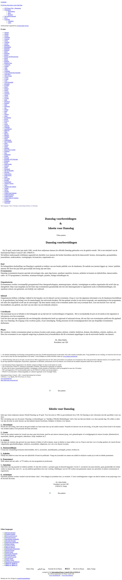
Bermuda (6, 53)
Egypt (6, 87)
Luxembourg (8, 129)
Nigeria (6, 145)
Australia (6, 42)
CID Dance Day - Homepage (12, 8)
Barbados (7, 48)
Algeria (6, 34)
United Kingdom (9, 194)
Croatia (6, 77)
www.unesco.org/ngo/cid (70, 356)
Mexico (6, 133)
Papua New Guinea (9, 150)
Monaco (6, 135)
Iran (5, 108)
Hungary (6, 103)
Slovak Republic (9, 170)
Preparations (11, 11)
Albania (6, 32)
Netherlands (7, 140)
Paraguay (7, 151)
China (6, 69)
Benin (6, 52)
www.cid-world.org (67, 575)
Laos (5, 122)
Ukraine (6, 191)
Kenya (6, 119)
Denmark (7, 84)
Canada (6, 66)
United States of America (11, 198)
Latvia (6, 124)
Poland (6, 156)
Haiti (5, 100)
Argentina (7, 37)
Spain (6, 177)
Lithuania (7, 127)
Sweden (6, 180)
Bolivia (6, 55)
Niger (6, 143)
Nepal (6, 138)
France (6, 90)
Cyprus (6, 79)
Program (10, 14)
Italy (5, 113)
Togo (5, 185)
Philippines (7, 154)
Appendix (7, 19)
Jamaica (6, 114)
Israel (5, 111)
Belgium (6, 50)
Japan (6, 116)
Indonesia (7, 106)
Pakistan (6, 148)
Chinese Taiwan (8, 183)
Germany (7, 93)
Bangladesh (7, 47)
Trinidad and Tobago (10, 186)
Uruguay (6, 199)
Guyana (6, 98)
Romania (6, 161)
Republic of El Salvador (11, 159)
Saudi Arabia (8, 164)
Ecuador (6, 85)
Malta (6, 132)
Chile (5, 68)
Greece (6, 97)
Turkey (6, 190)
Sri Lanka (7, 178)
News (6, 18)
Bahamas (6, 45)
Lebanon (6, 125)
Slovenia (6, 172)
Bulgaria (6, 61)
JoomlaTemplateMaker (23, 578)
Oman (6, 146)
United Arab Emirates (10, 193)
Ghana (6, 95)
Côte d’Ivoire (8, 76)
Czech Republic (8, 82)
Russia (6, 162)
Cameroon (7, 64)
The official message (10, 16)
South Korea (7, 175)
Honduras (7, 101)
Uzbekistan (7, 201)
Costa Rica (7, 74)
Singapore (7, 169)
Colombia (7, 71)
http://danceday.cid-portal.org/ (9, 380)
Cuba (5, 80)
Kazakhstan (7, 117)
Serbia (6, 167)
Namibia (6, 137)
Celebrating (7, 10)
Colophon (10, 21)
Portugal (6, 158)
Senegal (6, 166)
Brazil (6, 58)
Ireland (6, 109)
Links (9, 22)
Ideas (9, 13)
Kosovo (6, 121)
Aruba (6, 40)
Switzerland (7, 182)
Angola (6, 36)
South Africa (7, 174)
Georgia (6, 92)
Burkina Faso (8, 63)
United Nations (8, 196)
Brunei (6, 60)
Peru (5, 153)
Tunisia (6, 188)
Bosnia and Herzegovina (11, 56)
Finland (6, 89)
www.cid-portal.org (54, 575)
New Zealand (8, 141)
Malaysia (6, 130)
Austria (6, 44)
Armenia (6, 39)
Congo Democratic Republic (12, 72)
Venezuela (7, 202)
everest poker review (23, 25)
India (5, 105)
